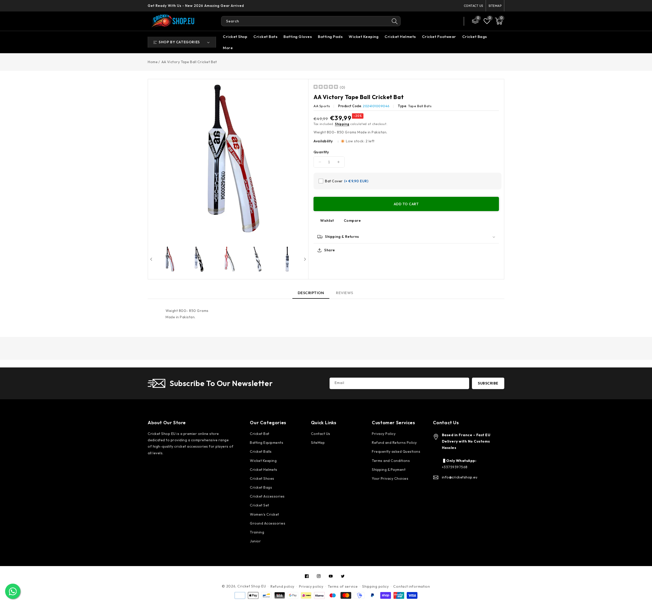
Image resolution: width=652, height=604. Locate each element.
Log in (433, 21)
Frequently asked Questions (396, 451)
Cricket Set (259, 505)
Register (450, 21)
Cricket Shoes (262, 478)
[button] (498, 21)
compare (352, 220)
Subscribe (488, 383)
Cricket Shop (235, 36)
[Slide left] (151, 259)
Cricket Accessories (267, 496)
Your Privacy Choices (390, 478)
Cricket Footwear (439, 36)
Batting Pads (330, 36)
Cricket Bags (474, 36)
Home (153, 62)
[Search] (394, 21)
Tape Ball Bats (419, 106)
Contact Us (473, 6)
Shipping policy (375, 586)
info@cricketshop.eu (460, 477)
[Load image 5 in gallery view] (287, 259)
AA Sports (322, 106)
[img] (326, 87)
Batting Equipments (266, 442)
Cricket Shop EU (251, 586)
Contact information (411, 586)
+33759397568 (455, 467)
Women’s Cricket (264, 514)
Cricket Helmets (400, 36)
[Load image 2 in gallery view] (198, 259)
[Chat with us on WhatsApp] (12, 591)
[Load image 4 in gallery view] (257, 259)
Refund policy (282, 586)
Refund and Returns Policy (394, 442)
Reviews (344, 292)
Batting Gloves (297, 36)
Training (257, 532)
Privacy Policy (384, 433)
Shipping (342, 124)
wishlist (327, 220)
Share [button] (329, 250)
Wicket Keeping (363, 36)
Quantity (321, 152)
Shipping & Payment (388, 469)
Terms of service (343, 586)
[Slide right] (305, 259)
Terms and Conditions (391, 460)
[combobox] (305, 21)
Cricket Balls (261, 451)
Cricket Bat (259, 433)
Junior (255, 541)
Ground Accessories (267, 523)
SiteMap (495, 6)
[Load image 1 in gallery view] (169, 259)
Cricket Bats (265, 36)
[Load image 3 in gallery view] (228, 259)
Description (311, 292)
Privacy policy (311, 586)
